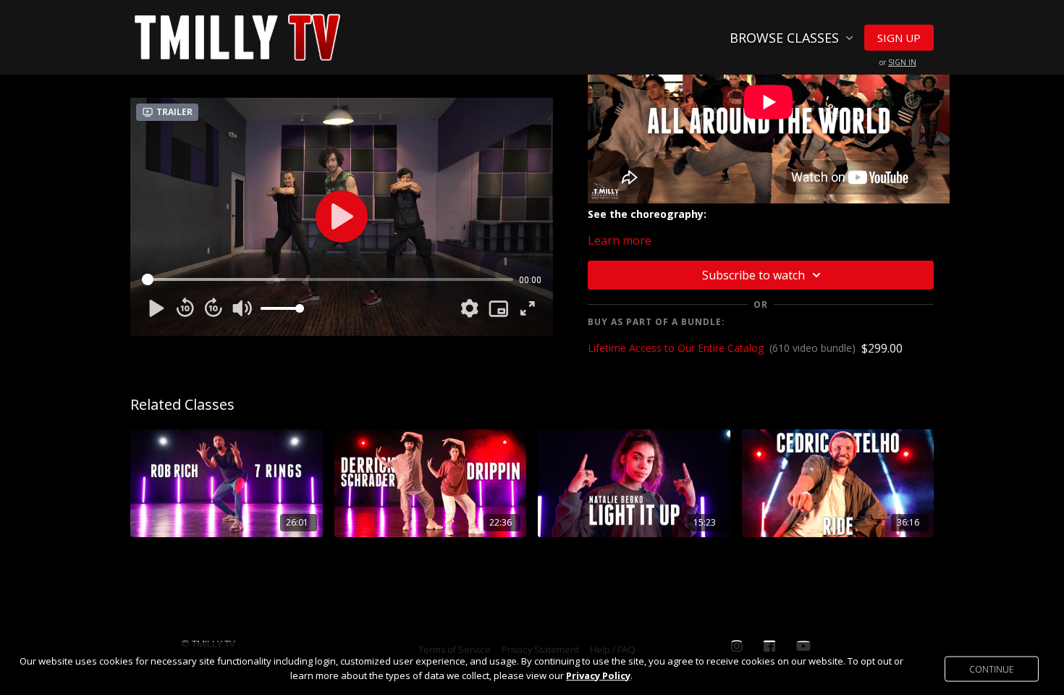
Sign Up (899, 37)
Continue (991, 668)
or (897, 62)
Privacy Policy (598, 675)
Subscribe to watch (753, 275)
